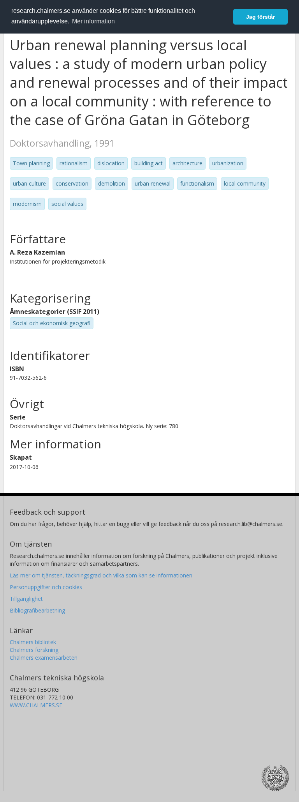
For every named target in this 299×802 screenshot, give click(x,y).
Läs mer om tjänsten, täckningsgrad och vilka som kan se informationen (101, 575)
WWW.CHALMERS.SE (36, 705)
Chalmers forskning (34, 649)
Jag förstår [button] (260, 17)
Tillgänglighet (26, 598)
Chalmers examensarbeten (43, 657)
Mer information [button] (93, 21)
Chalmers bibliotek (33, 642)
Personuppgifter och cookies (46, 587)
